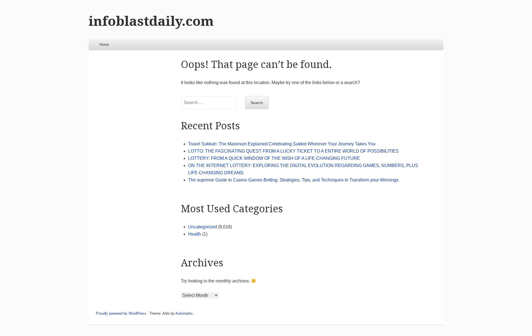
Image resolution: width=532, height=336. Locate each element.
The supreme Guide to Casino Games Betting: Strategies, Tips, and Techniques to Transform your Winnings (293, 180)
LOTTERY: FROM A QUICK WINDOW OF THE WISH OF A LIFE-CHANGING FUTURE (274, 158)
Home (104, 44)
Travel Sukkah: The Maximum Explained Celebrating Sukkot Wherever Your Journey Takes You (281, 144)
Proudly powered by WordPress (121, 313)
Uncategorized (202, 226)
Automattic (184, 313)
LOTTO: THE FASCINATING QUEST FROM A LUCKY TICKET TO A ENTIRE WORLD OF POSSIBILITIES (293, 151)
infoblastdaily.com (151, 21)
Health (194, 234)
